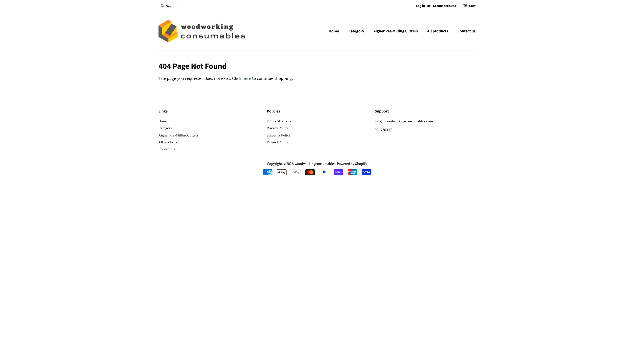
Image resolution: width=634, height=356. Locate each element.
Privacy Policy (277, 128)
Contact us (466, 31)
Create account (444, 5)
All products (437, 31)
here (246, 78)
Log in (420, 5)
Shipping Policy (279, 135)
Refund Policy (277, 142)
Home (334, 31)
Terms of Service (279, 121)
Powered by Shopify (352, 163)
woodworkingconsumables (315, 163)
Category (356, 31)
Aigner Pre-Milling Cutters (395, 31)
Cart (472, 5)
